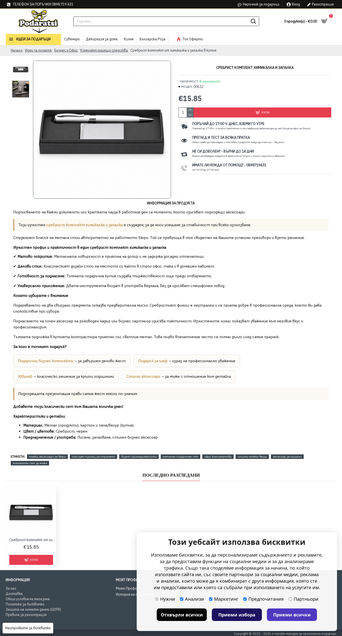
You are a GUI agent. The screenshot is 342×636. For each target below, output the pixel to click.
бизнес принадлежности (139, 456)
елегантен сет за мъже (30, 463)
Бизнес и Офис (66, 50)
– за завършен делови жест (72, 360)
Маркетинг (226, 599)
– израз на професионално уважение (186, 360)
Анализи (194, 599)
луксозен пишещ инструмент (93, 456)
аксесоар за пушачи (287, 456)
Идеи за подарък (38, 50)
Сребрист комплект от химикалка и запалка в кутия (32, 540)
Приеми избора (236, 615)
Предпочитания (266, 599)
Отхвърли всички (182, 615)
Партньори (306, 599)
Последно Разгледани (171, 475)
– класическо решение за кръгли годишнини (66, 376)
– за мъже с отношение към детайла (178, 376)
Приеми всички (292, 615)
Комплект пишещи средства (104, 50)
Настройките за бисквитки (28, 628)
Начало (17, 50)
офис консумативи (218, 456)
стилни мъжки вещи (252, 456)
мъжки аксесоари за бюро (47, 456)
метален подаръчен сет (180, 456)
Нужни (167, 599)
